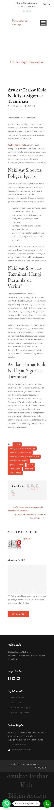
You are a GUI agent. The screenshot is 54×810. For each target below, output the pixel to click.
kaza (30, 464)
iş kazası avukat (16, 464)
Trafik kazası (15, 472)
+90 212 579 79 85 (28, 6)
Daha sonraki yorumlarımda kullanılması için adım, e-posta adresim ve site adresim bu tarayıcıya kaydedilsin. (27, 599)
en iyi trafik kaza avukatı (20, 452)
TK (45, 767)
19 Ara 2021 (16, 106)
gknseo (31, 106)
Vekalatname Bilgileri (21, 707)
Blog (13, 109)
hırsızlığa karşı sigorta (19, 460)
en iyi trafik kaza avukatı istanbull (24, 456)
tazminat (29, 468)
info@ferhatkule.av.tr (28, 3)
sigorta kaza (15, 468)
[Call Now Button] (47, 804)
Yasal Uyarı (16, 702)
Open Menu (43, 23)
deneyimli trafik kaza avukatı (22, 448)
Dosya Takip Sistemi (20, 712)
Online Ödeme (17, 697)
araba (17, 444)
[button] (6, 803)
